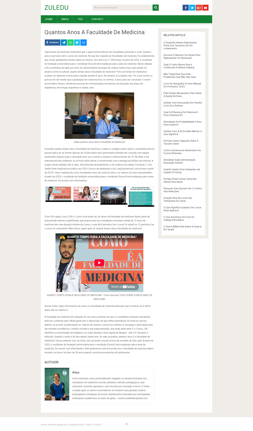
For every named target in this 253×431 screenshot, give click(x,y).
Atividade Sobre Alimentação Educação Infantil (179, 161)
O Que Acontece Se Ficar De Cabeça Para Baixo (179, 218)
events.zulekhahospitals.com (54, 425)
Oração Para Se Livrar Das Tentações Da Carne (178, 199)
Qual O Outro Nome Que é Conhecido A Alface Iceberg (179, 66)
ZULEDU (57, 7)
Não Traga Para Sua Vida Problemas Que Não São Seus (180, 75)
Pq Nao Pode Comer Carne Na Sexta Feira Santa (180, 180)
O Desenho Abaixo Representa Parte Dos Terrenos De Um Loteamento (180, 45)
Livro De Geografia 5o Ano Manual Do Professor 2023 (182, 85)
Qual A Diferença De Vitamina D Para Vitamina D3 (181, 114)
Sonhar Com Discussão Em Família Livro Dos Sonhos (183, 104)
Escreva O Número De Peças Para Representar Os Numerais (182, 56)
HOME (49, 19)
